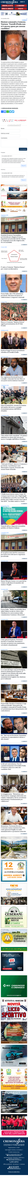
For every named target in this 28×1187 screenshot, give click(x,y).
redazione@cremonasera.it (14, 1159)
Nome (2, 128)
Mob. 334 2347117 (14, 1167)
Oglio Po (20, 8)
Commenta (23, 149)
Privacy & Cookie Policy (14, 1171)
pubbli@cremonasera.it (15, 1168)
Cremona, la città (7, 5)
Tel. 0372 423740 (14, 1166)
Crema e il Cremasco (7, 8)
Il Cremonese (20, 5)
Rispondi (24, 165)
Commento (4, 138)
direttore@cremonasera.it (14, 1155)
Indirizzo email (5, 133)
